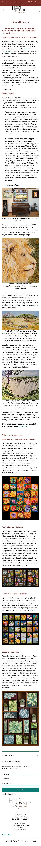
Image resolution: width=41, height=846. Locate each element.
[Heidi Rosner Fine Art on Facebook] (2, 834)
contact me (22, 426)
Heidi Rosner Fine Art (16, 841)
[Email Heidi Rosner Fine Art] (8, 834)
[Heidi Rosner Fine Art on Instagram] (5, 834)
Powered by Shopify (30, 841)
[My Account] (1, 10)
